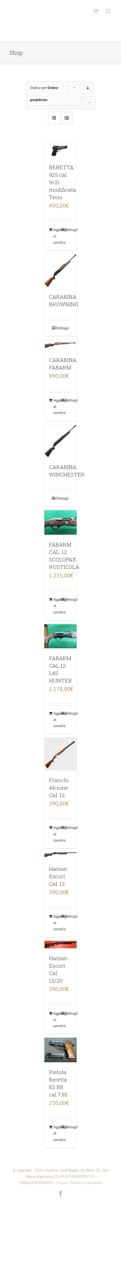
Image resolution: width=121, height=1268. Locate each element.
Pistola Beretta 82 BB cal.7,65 (58, 1083)
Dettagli (68, 229)
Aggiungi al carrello (56, 236)
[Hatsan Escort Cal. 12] (60, 855)
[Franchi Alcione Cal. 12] (60, 754)
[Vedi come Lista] (66, 118)
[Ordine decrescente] (88, 87)
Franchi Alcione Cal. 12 (59, 788)
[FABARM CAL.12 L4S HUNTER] (60, 636)
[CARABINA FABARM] (60, 345)
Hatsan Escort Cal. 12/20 (58, 969)
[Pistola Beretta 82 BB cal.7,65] (60, 1050)
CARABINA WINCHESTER (67, 470)
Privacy (62, 1182)
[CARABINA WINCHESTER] (60, 441)
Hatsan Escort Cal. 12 (58, 876)
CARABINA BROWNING (63, 300)
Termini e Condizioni (86, 1182)
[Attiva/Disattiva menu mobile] (108, 11)
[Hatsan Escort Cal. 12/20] (60, 944)
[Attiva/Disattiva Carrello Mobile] (96, 11)
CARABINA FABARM (62, 363)
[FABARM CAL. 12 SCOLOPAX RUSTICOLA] (60, 522)
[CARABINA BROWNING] (60, 270)
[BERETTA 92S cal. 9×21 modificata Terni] (60, 150)
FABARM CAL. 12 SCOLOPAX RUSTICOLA (64, 556)
